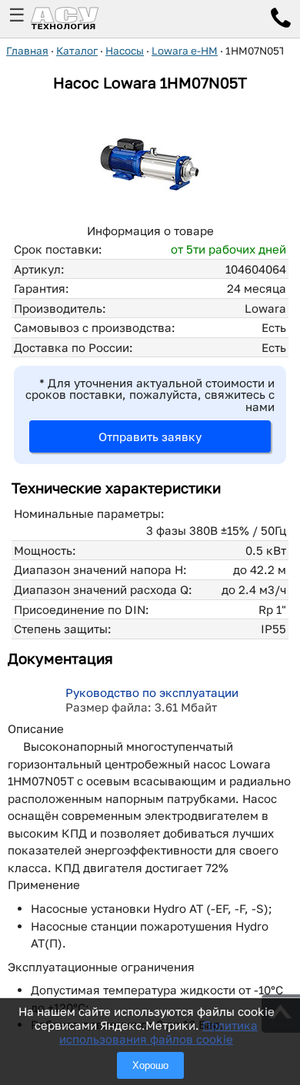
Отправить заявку (150, 436)
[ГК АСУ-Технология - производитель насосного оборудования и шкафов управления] (81, 18)
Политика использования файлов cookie (158, 1032)
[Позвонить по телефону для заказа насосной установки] (280, 20)
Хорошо (150, 1065)
